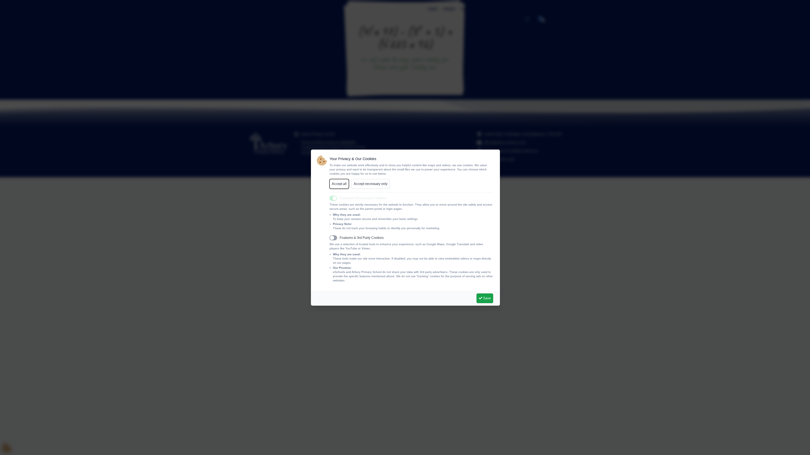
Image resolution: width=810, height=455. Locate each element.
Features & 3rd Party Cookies (362, 238)
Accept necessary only (370, 184)
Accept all (339, 184)
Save (486, 298)
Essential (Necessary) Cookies (363, 198)
